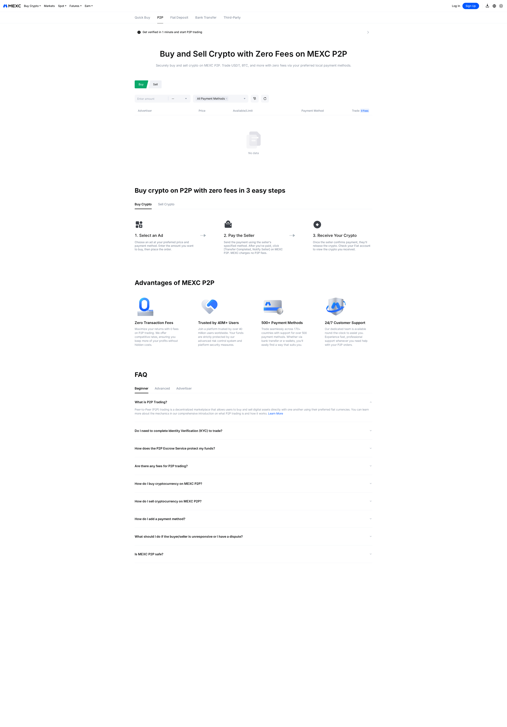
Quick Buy (142, 17)
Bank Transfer (205, 17)
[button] (255, 99)
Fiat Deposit (179, 17)
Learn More (275, 413)
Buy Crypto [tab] (143, 204)
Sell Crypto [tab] (166, 204)
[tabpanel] (253, 237)
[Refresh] (265, 99)
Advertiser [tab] (184, 388)
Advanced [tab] (162, 388)
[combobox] (230, 99)
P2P (160, 17)
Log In (456, 6)
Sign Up (471, 6)
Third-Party (232, 17)
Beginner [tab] (141, 388)
